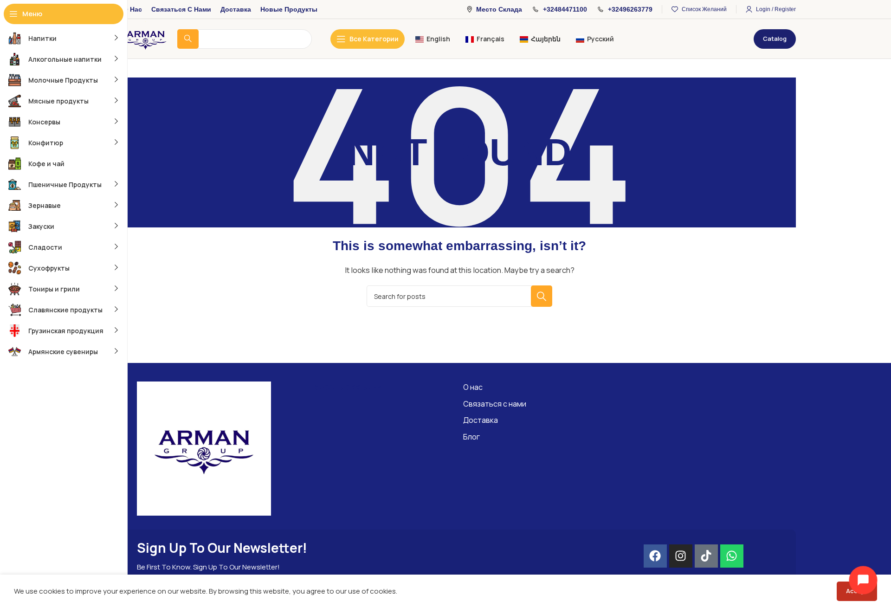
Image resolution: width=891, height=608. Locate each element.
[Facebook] (655, 556)
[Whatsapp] (731, 556)
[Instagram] (680, 556)
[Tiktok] (706, 556)
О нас (473, 387)
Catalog (775, 38)
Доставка (480, 420)
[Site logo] (145, 38)
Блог (471, 437)
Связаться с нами (494, 404)
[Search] (541, 296)
